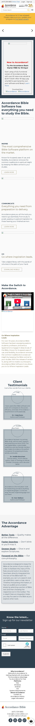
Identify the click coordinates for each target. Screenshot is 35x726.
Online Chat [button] (16, 2)
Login (23, 2)
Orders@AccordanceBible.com (17, 714)
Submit (6, 654)
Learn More (9, 172)
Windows (17, 685)
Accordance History (17, 696)
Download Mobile (12, 269)
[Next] (32, 30)
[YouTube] (20, 720)
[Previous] (3, 30)
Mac (17, 683)
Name (4, 627)
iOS (17, 689)
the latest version (22, 19)
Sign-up (29, 2)
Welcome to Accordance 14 (17, 673)
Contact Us (17, 694)
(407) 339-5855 (6, 2)
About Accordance (17, 692)
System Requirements (17, 690)
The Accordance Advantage (17, 677)
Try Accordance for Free (17, 679)
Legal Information (17, 698)
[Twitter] (24, 720)
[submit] (28, 10)
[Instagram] (15, 720)
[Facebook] (10, 720)
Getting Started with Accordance (17, 675)
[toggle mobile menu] (32, 10)
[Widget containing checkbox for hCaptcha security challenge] (16, 645)
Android (17, 687)
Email (4, 635)
